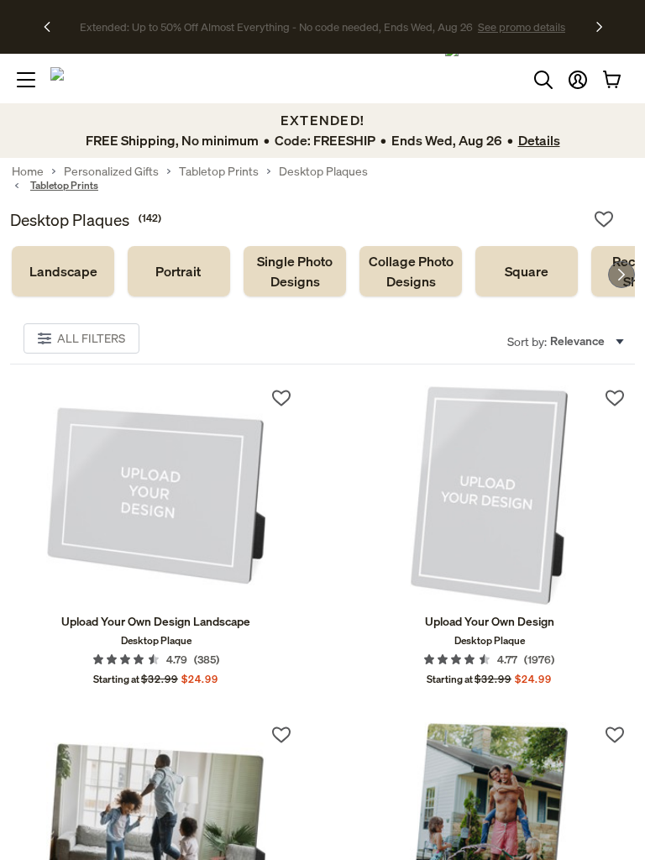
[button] (578, 80)
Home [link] (28, 171)
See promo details (469, 26)
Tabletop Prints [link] (219, 171)
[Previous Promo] (52, 27)
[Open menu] (26, 79)
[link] (63, 271)
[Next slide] (621, 274)
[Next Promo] (599, 27)
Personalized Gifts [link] (111, 171)
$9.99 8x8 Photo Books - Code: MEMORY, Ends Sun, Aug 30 (276, 26)
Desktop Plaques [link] (323, 171)
